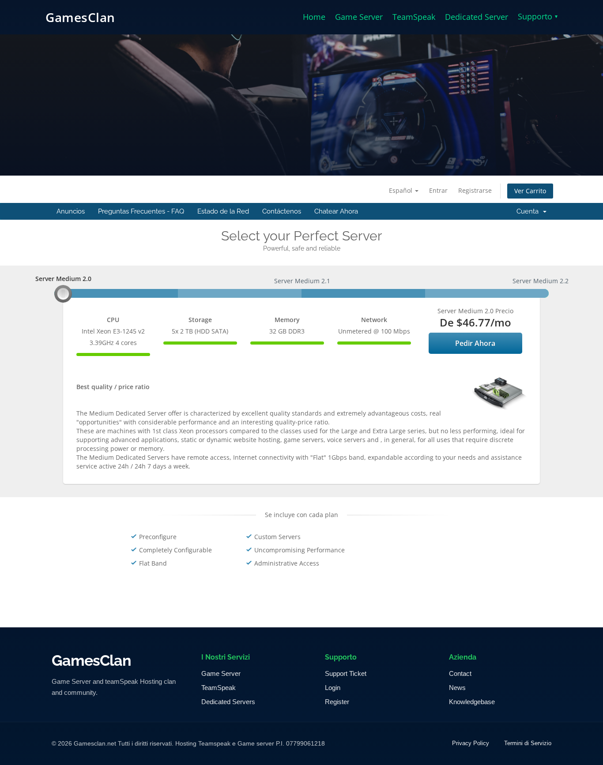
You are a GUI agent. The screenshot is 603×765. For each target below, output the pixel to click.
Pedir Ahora (475, 343)
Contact (460, 673)
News (457, 687)
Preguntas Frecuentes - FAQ (141, 211)
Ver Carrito (530, 191)
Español (401, 190)
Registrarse (475, 190)
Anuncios (71, 211)
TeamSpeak (413, 16)
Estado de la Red (223, 211)
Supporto (538, 16)
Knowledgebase (472, 701)
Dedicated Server (476, 16)
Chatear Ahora (336, 211)
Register (337, 701)
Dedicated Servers (228, 701)
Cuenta (529, 211)
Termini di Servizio (527, 743)
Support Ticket (345, 673)
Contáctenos (281, 211)
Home (314, 16)
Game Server (359, 16)
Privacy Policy (470, 743)
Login (332, 687)
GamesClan (80, 17)
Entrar (438, 190)
